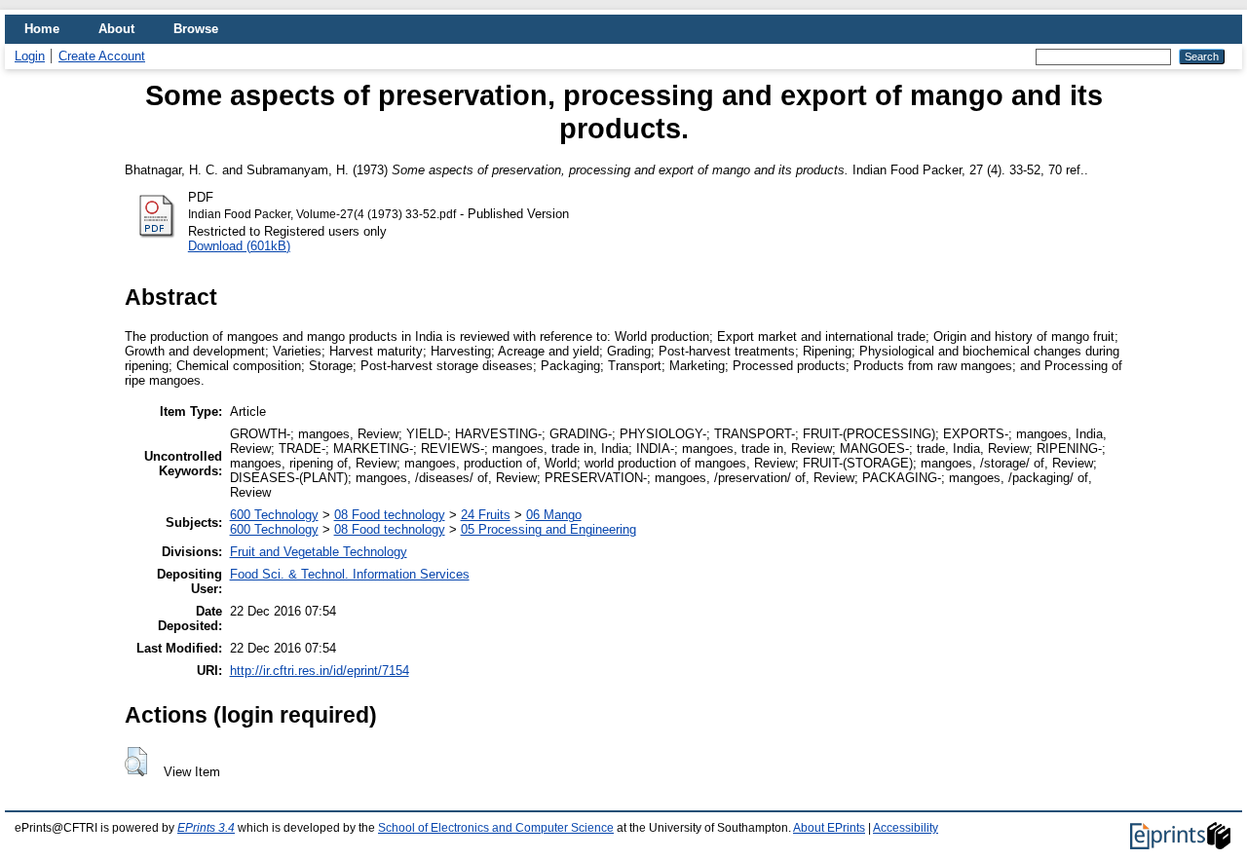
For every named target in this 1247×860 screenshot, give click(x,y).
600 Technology (274, 514)
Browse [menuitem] (195, 28)
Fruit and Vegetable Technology (318, 551)
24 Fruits (485, 514)
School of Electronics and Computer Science (496, 828)
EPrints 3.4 (206, 828)
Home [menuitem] (41, 28)
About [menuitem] (116, 28)
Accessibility (905, 828)
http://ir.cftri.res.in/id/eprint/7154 (319, 670)
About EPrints (829, 828)
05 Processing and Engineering (548, 529)
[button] (136, 761)
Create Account (101, 56)
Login (30, 56)
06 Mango (554, 514)
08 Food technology (389, 514)
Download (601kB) (239, 246)
